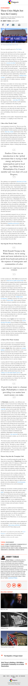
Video (17, 676)
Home (4, 676)
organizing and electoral (13, 223)
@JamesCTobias (13, 578)
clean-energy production (14, 525)
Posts (7, 676)
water (22, 550)
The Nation (19, 49)
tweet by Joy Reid (11, 63)
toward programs (21, 482)
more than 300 (16, 100)
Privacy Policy (17, 684)
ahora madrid (9, 44)
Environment (10, 542)
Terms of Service (11, 684)
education (17, 546)
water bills (3, 409)
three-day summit (9, 131)
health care (14, 548)
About (14, 677)
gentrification (5, 548)
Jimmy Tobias (7, 21)
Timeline (12, 676)
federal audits (10, 300)
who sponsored (13, 434)
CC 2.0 (16, 44)
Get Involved (22, 676)
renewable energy (14, 550)
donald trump (9, 546)
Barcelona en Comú (21, 181)
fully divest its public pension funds (15, 280)
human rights (22, 548)
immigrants (4, 550)
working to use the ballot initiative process (10, 372)
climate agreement (10, 544)
